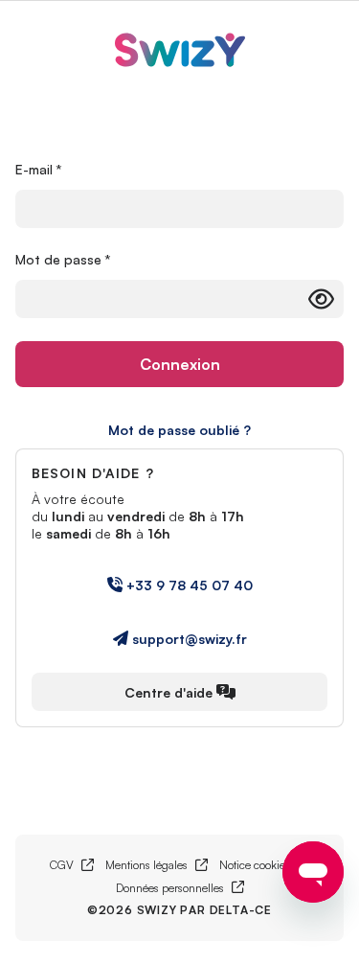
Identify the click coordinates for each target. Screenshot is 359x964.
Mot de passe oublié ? (179, 430)
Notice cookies (264, 865)
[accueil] (180, 52)
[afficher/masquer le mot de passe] (321, 299)
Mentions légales (156, 865)
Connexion (180, 364)
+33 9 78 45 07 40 (189, 585)
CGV (72, 865)
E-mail (38, 169)
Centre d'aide (168, 692)
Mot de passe (63, 259)
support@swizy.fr (189, 639)
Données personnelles (180, 888)
